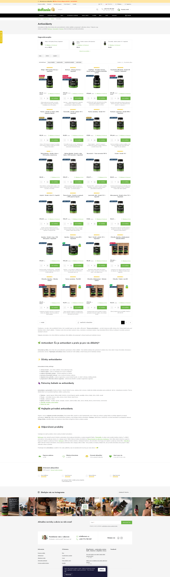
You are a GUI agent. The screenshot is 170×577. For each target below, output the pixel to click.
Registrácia (129, 4)
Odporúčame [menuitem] (42, 62)
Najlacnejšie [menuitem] (51, 62)
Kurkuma (61, 29)
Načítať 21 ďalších (86, 322)
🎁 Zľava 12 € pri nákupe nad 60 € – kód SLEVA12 (65, 1)
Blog (63, 553)
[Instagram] (121, 538)
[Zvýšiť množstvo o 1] (47, 98)
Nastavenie (68, 574)
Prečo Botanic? (67, 4)
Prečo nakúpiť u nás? (66, 560)
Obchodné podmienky (42, 560)
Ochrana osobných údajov (43, 563)
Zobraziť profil (124, 492)
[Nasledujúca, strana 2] (126, 322)
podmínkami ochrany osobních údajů (109, 526)
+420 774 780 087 (108, 9)
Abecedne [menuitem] (78, 62)
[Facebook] (118, 538)
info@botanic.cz (84, 536)
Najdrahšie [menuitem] (60, 62)
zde (65, 571)
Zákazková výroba (41, 558)
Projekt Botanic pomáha (67, 555)
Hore (42, 322)
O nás (63, 558)
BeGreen (50, 29)
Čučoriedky (55, 29)
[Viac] (128, 15)
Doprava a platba (41, 4)
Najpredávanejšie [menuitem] (69, 62)
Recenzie (49, 4)
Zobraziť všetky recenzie (56, 470)
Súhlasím (102, 569)
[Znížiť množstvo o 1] (41, 98)
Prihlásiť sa (126, 522)
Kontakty (74, 4)
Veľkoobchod (40, 555)
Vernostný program (58, 4)
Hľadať (97, 9)
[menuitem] (42, 15)
